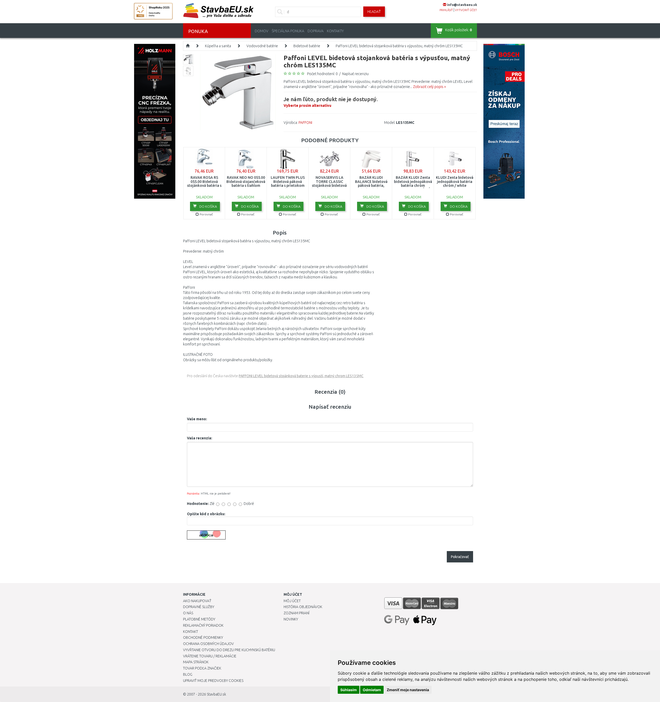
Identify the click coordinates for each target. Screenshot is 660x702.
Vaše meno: (197, 419)
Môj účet (292, 601)
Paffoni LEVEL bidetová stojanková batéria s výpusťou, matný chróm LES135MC (399, 46)
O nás (188, 613)
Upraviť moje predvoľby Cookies (213, 681)
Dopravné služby (198, 607)
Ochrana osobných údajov (208, 644)
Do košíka (208, 206)
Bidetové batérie (306, 46)
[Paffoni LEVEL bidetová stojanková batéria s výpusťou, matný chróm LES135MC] (238, 92)
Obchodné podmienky (203, 637)
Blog (187, 674)
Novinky (291, 619)
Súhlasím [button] (348, 690)
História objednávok (303, 607)
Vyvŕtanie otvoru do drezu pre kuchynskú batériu (229, 650)
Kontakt (190, 632)
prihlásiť (446, 10)
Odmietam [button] (372, 690)
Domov (261, 31)
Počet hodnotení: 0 (322, 74)
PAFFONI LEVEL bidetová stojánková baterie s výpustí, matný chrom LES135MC (301, 376)
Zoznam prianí (296, 613)
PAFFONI (305, 122)
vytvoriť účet (466, 10)
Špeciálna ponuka (288, 31)
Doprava (316, 31)
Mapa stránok (196, 662)
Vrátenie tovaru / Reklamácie (209, 656)
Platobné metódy (199, 619)
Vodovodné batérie (262, 46)
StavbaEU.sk (216, 694)
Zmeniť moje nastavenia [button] (408, 690)
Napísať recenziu (355, 74)
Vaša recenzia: (199, 438)
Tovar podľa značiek (202, 668)
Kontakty (335, 31)
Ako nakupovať (197, 601)
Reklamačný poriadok (203, 625)
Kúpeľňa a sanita (218, 46)
